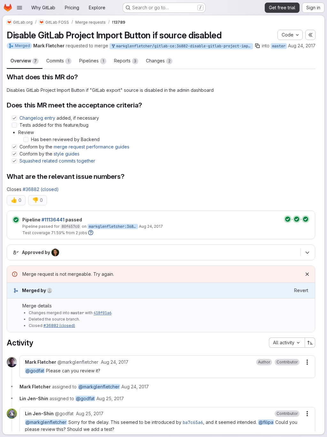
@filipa (266, 422)
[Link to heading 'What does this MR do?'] (81, 77)
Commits (57, 60)
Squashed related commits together (57, 160)
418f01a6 (102, 312)
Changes (158, 60)
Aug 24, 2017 (302, 45)
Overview (24, 60)
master (278, 46)
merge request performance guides (91, 146)
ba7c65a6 (193, 422)
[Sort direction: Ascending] (310, 343)
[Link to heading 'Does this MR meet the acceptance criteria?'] (145, 105)
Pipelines (91, 60)
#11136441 (53, 219)
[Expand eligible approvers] (307, 252)
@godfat (35, 370)
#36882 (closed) (41, 189)
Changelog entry (37, 118)
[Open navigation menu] (19, 8)
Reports (125, 60)
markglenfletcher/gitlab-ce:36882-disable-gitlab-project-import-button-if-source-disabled (183, 46)
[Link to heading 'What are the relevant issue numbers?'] (128, 176)
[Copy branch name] (257, 46)
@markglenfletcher (99, 386)
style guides (67, 153)
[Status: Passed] (16, 220)
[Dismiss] (307, 274)
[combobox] (287, 343)
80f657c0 (71, 226)
